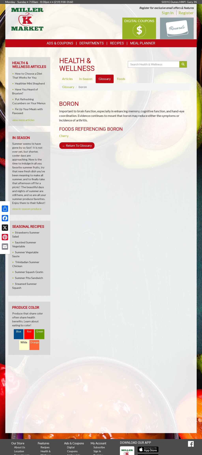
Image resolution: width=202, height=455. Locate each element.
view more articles (23, 120)
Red (29, 331)
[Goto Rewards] (177, 28)
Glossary (68, 87)
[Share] (5, 209)
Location (19, 451)
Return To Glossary (77, 145)
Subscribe (99, 447)
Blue (18, 331)
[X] (5, 228)
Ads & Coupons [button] (60, 43)
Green (39, 331)
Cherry (63, 136)
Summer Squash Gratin (29, 272)
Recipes (117, 43)
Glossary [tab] (105, 79)
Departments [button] (91, 43)
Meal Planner (142, 43)
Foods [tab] (121, 79)
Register (186, 12)
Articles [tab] (67, 79)
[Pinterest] (5, 237)
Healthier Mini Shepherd (30, 83)
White (24, 342)
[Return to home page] (27, 19)
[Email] (5, 246)
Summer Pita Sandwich (29, 278)
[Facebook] (5, 218)
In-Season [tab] (85, 79)
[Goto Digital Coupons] (139, 28)
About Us (19, 447)
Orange (34, 342)
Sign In (168, 12)
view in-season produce (26, 208)
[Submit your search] (183, 64)
